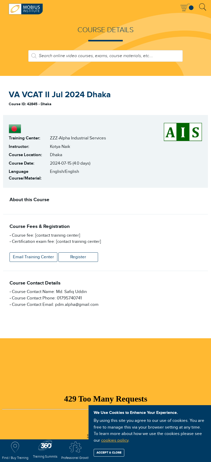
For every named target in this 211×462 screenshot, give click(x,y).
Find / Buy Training (15, 458)
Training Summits (45, 456)
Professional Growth (75, 458)
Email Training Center (33, 257)
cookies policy (114, 440)
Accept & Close (108, 453)
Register (78, 257)
